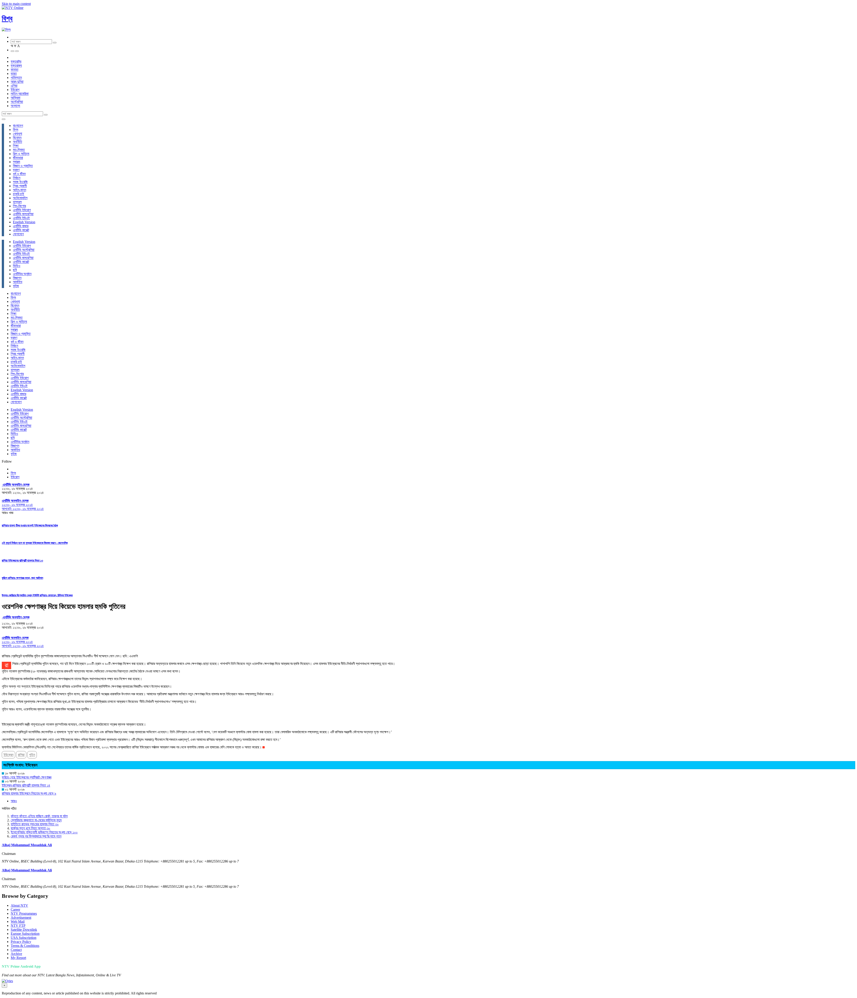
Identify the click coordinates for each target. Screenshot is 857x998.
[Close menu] (3, 119)
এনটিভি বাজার (20, 226)
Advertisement (21, 917)
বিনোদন (17, 138)
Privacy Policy (21, 942)
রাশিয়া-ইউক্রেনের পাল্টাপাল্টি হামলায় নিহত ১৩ (22, 560)
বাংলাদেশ (18, 125)
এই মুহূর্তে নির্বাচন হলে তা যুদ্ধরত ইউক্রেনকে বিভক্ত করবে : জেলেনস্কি (35, 543)
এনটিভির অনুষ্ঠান (22, 274)
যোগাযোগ (18, 234)
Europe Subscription (25, 933)
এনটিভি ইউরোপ (22, 210)
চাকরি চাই (18, 194)
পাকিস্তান (16, 77)
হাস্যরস (17, 202)
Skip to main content (16, 4)
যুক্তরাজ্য (16, 65)
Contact (16, 950)
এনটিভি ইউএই (21, 218)
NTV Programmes (24, 913)
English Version (24, 222)
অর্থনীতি (17, 142)
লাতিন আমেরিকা (20, 94)
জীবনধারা (18, 158)
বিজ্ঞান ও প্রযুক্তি (23, 166)
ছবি (15, 270)
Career (15, 909)
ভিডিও (16, 266)
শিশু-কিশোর (19, 206)
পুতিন (32, 755)
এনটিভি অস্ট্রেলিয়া (23, 250)
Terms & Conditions (25, 946)
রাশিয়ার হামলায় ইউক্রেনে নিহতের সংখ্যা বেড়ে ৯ (29, 793)
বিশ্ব (7, 19)
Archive (16, 954)
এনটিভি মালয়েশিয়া (23, 214)
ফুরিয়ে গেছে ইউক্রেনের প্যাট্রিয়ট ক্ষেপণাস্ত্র (26, 777)
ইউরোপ (15, 90)
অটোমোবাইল (20, 198)
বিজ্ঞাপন (17, 278)
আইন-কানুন (19, 190)
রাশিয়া (21, 755)
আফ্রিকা (15, 98)
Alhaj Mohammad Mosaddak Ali (27, 845)
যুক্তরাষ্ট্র (16, 61)
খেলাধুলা (17, 134)
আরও (14, 801)
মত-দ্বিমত (19, 150)
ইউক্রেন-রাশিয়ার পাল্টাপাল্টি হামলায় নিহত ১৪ (26, 785)
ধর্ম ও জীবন (19, 174)
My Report (18, 958)
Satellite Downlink (24, 929)
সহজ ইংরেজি (20, 182)
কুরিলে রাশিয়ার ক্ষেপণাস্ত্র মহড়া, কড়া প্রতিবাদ (22, 578)
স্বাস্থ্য (16, 162)
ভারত (14, 73)
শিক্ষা (16, 146)
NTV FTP (18, 925)
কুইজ (16, 286)
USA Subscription (23, 938)
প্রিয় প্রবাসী (20, 186)
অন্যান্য (15, 106)
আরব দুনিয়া (17, 82)
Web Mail (18, 921)
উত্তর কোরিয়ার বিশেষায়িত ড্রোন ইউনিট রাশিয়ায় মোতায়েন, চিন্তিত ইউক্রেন (37, 595)
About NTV (19, 905)
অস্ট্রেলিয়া (17, 102)
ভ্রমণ (16, 170)
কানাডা (14, 69)
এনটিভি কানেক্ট (21, 230)
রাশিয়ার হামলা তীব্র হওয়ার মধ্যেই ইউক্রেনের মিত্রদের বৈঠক (30, 525)
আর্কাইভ (17, 282)
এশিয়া (14, 86)
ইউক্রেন (8, 755)
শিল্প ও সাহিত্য (21, 154)
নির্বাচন (16, 178)
